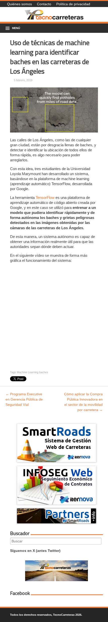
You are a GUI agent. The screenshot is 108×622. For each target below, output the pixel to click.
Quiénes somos (19, 4)
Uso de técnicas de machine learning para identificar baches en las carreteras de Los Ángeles (49, 56)
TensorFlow (45, 197)
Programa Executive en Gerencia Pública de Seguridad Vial (24, 399)
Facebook (20, 593)
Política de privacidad (73, 4)
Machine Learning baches (32, 372)
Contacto (44, 4)
